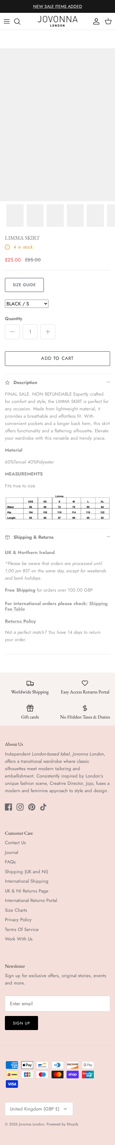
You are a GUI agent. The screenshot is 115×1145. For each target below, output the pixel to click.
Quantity (13, 319)
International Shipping (26, 881)
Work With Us (19, 939)
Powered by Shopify (62, 1124)
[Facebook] (8, 807)
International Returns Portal (31, 900)
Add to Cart (57, 358)
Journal (11, 852)
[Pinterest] (31, 807)
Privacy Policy (18, 919)
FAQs (10, 862)
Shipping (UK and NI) (26, 871)
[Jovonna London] (58, 21)
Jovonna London (31, 1124)
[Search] (20, 21)
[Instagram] (20, 807)
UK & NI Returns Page (26, 891)
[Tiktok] (43, 807)
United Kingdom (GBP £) (34, 1109)
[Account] (95, 21)
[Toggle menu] (6, 21)
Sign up (21, 1023)
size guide (24, 285)
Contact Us (15, 842)
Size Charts (16, 910)
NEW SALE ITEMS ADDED (57, 6)
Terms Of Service (22, 929)
